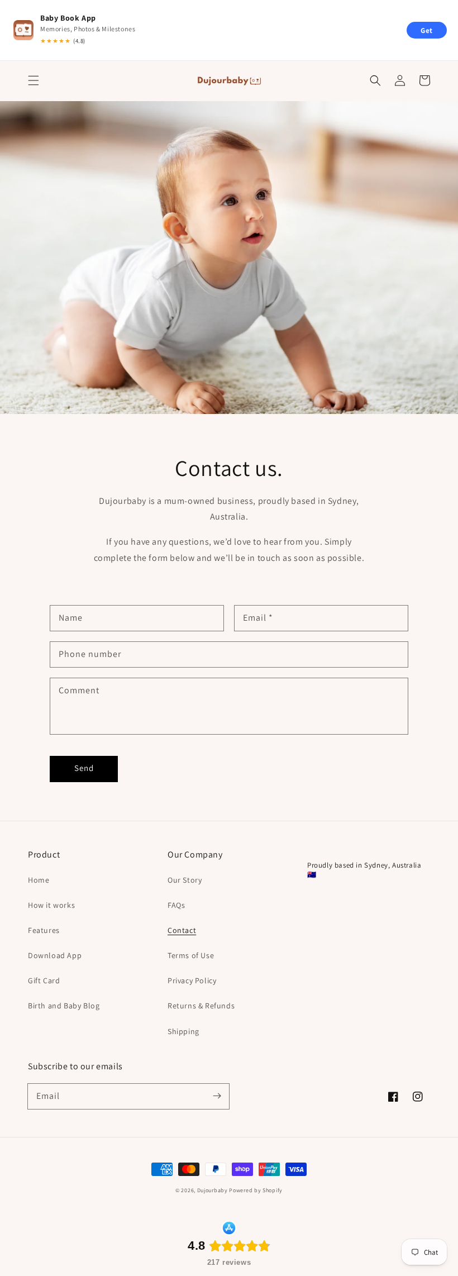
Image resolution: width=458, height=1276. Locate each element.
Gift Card (44, 980)
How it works (51, 905)
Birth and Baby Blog (63, 1006)
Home (38, 880)
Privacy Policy (192, 980)
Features (44, 930)
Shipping (183, 1031)
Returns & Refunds (201, 1006)
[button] (33, 80)
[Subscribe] (216, 1096)
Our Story (185, 880)
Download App (55, 955)
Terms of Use (191, 955)
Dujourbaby (213, 1190)
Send (84, 768)
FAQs (176, 905)
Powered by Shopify (256, 1190)
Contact (182, 930)
